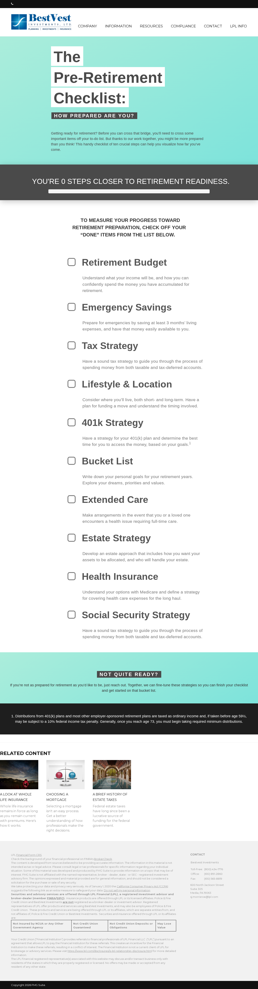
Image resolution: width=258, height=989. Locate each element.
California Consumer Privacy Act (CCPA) (142, 886)
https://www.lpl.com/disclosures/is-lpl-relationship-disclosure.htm (110, 951)
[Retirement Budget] (72, 262)
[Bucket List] (72, 461)
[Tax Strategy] (72, 345)
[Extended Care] (72, 499)
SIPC (60, 898)
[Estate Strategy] (72, 538)
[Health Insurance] (72, 576)
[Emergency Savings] (72, 307)
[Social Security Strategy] (72, 615)
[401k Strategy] (72, 422)
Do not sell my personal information (127, 890)
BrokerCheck (103, 859)
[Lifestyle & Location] (72, 384)
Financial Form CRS (29, 854)
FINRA (51, 898)
